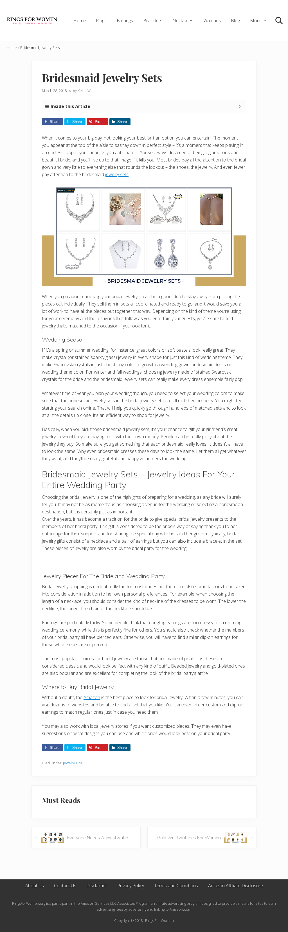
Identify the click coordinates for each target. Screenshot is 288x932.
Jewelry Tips (72, 762)
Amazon (92, 697)
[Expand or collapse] (239, 106)
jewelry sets (117, 174)
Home (12, 47)
